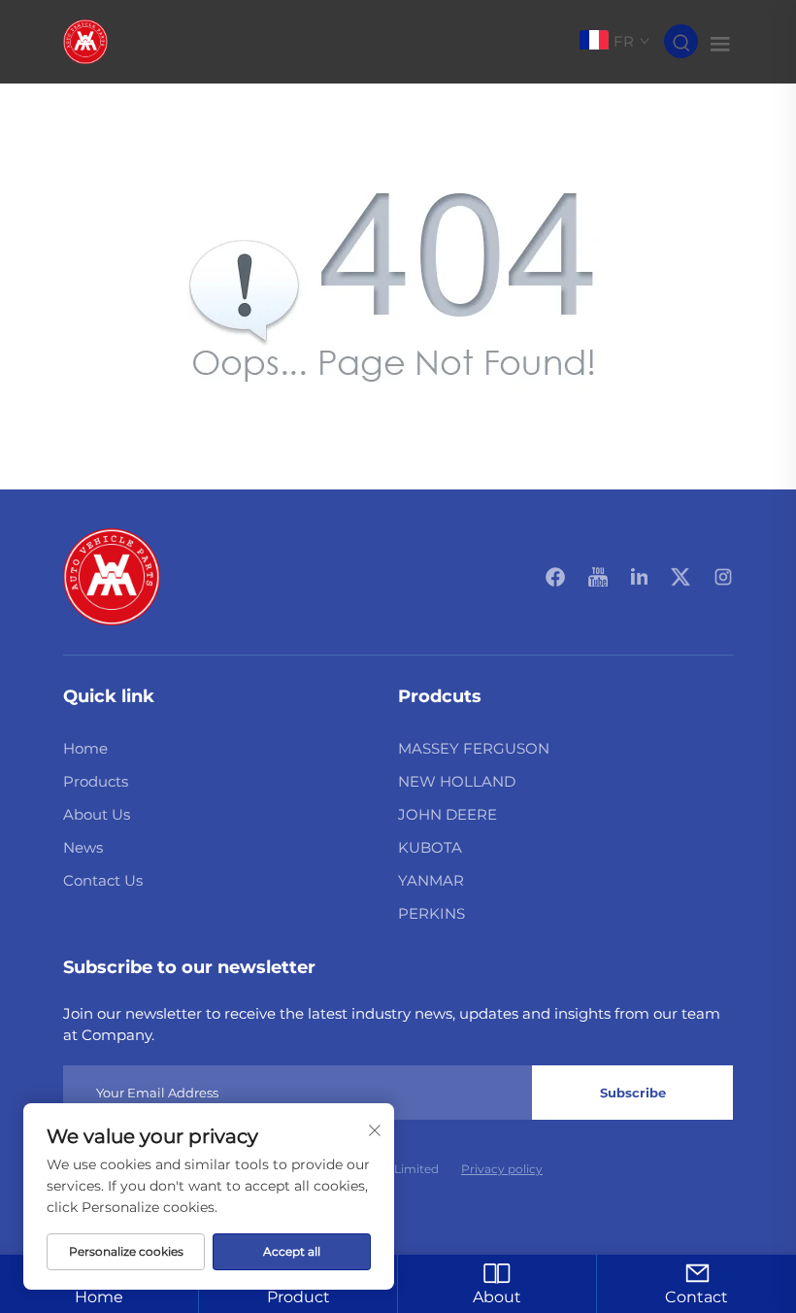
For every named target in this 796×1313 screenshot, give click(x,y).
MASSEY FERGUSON (473, 748)
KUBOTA (430, 847)
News (83, 847)
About (497, 1297)
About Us (96, 814)
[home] (111, 575)
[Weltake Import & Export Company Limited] (85, 40)
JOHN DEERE (447, 814)
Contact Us (103, 880)
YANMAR (431, 880)
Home (85, 748)
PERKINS (431, 913)
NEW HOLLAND (456, 781)
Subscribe (633, 1092)
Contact (696, 1297)
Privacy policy (502, 1169)
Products (95, 781)
